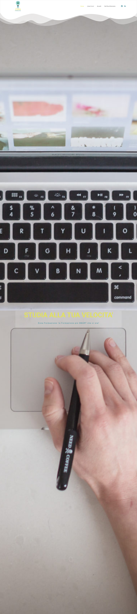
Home (82, 6)
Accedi (99, 6)
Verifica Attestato (109, 6)
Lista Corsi (90, 6)
